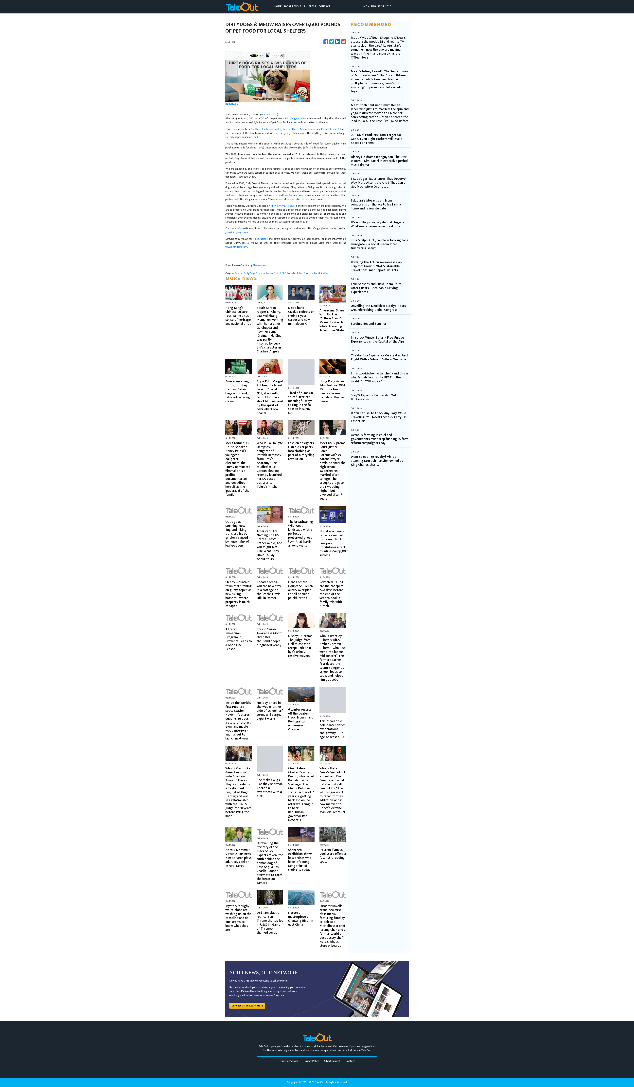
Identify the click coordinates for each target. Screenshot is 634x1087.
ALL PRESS (310, 6)
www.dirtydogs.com (236, 247)
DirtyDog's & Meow (296, 118)
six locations (260, 239)
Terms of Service (288, 1061)
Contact (350, 1061)
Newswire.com (269, 114)
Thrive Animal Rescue (304, 129)
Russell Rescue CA (331, 129)
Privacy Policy (311, 1061)
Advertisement (332, 1061)
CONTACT (324, 6)
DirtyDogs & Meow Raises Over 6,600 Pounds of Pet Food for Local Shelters (287, 273)
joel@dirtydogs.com (236, 232)
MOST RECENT (292, 6)
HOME (278, 6)
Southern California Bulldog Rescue (271, 129)
